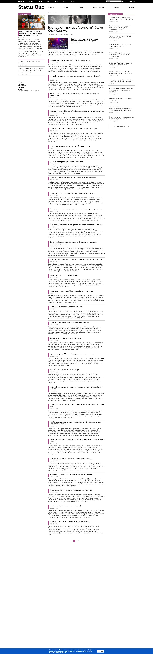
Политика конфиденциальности (57, 652)
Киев (47, 1)
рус (134, 1)
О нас (73, 1)
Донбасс (56, 1)
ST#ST (65, 1)
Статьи (66, 7)
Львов (40, 1)
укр (130, 1)
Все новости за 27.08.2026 (121, 127)
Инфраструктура (98, 7)
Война (81, 7)
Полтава (30, 1)
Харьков (21, 1)
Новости (51, 7)
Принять (100, 651)
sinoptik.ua (35, 91)
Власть (116, 7)
